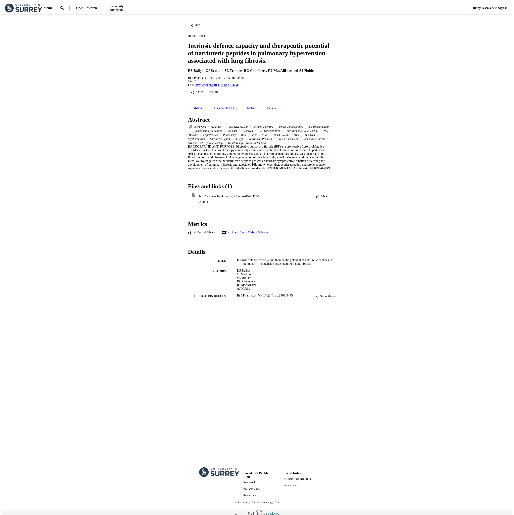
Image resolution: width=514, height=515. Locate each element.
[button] (321, 196)
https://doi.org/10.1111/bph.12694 (216, 85)
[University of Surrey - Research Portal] (23, 8)
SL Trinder (233, 71)
